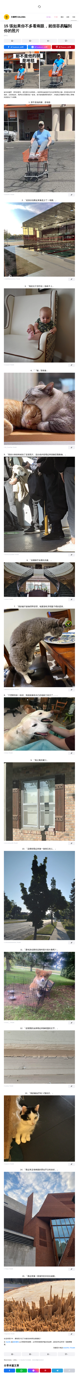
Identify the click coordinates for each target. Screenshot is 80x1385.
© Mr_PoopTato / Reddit (10, 447)
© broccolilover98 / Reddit (11, 843)
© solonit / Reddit (8, 599)
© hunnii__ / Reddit (9, 1022)
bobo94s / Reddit (69, 1348)
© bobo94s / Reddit (9, 194)
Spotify (8, 1342)
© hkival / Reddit (8, 753)
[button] (12, 41)
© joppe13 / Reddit (9, 1164)
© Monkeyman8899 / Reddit (11, 554)
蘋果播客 (16, 1342)
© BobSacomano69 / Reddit (11, 689)
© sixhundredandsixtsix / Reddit (12, 942)
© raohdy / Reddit (8, 1086)
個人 (49, 17)
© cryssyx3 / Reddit (9, 365)
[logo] (14, 16)
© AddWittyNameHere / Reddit (12, 279)
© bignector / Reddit (9, 1334)
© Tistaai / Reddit (8, 1269)
